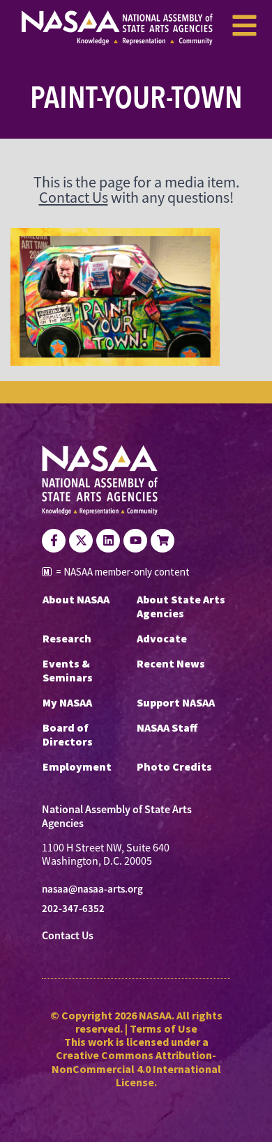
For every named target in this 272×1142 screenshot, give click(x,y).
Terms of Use (163, 1028)
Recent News (171, 663)
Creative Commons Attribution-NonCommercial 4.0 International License (136, 1068)
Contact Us (73, 197)
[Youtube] (135, 541)
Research (67, 638)
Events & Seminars (68, 670)
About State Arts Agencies (181, 606)
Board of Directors (68, 734)
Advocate (162, 638)
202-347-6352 (73, 909)
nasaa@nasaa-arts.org (92, 889)
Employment (77, 766)
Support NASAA (176, 702)
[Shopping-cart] (162, 541)
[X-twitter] (81, 541)
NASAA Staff (167, 727)
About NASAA (76, 599)
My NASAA (67, 702)
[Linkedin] (108, 541)
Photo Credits (174, 766)
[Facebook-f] (54, 541)
